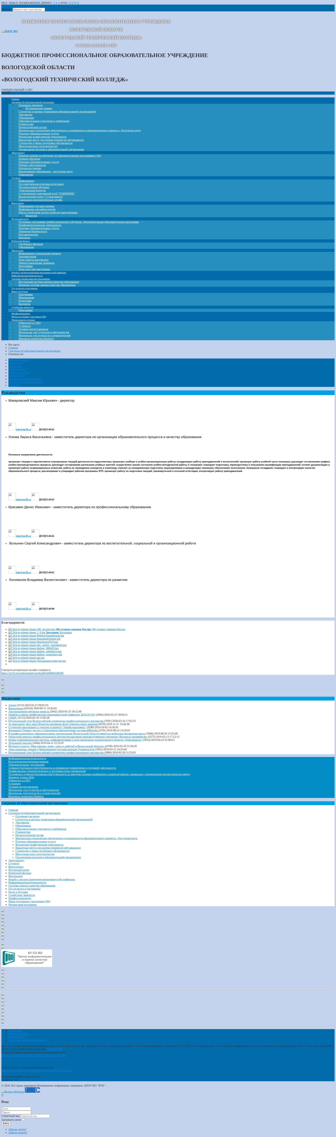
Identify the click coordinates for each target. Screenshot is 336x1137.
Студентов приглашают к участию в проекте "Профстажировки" (47, 727)
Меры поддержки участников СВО (29, 901)
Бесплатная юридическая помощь (28, 761)
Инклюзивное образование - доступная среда (46, 171)
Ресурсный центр (18, 869)
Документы (15, 363)
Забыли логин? (17, 1129)
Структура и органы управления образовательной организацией (57, 111)
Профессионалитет (19, 898)
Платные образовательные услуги (35, 841)
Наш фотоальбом (18, 359)
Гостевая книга (17, 369)
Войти (6, 1123)
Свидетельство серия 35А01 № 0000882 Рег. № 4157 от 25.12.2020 (36, 1070)
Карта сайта (15, 1030)
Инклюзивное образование (24, 378)
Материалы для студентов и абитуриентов (33, 789)
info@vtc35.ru (23, 429)
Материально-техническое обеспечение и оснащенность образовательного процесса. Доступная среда (80, 130)
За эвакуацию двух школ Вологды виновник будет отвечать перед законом (52, 724)
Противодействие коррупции (26, 382)
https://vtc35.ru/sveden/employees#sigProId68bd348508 (32, 673)
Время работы (16, 1036)
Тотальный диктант (20, 743)
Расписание (15, 366)
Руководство (22, 832)
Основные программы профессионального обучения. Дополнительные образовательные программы (79, 221)
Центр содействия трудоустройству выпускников (48, 212)
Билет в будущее (18, 891)
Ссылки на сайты (18, 1033)
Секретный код (10, 1115)
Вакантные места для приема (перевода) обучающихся (47, 847)
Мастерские (15, 876)
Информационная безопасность (27, 758)
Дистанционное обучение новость (28, 711)
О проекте (14, 783)
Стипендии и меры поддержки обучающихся (42, 850)
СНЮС (12, 717)
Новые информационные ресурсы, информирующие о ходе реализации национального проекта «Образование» (75, 739)
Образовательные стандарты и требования (40, 828)
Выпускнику (16, 866)
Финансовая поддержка (22, 904)
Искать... (6, 9)
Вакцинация (15, 708)
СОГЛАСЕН (54, 1049)
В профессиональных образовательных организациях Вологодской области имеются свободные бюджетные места (76, 733)
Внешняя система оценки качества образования (47, 285)
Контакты (14, 385)
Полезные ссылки (19, 372)
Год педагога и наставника (24, 888)
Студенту (14, 863)
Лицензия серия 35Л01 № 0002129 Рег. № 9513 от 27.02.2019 (33, 1055)
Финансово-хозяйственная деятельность (39, 844)
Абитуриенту (16, 860)
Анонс (12, 705)
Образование (23, 825)
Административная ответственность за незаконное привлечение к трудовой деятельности (62, 767)
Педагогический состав (29, 835)
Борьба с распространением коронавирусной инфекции (41, 879)
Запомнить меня (11, 1119)
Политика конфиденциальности (27, 1040)
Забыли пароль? (17, 1132)
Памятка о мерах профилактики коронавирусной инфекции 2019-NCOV (51, 714)
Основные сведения (27, 816)
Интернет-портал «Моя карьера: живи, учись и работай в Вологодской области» (56, 746)
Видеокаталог (16, 375)
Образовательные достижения (26, 764)
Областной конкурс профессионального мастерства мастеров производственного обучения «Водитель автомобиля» (78, 736)
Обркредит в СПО (19, 780)
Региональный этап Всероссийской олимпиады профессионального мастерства (56, 720)
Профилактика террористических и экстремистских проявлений (47, 771)
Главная (13, 809)
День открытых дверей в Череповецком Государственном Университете (51, 749)
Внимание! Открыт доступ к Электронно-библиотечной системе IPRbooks (53, 730)
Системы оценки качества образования (31, 885)
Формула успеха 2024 (21, 777)
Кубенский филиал (19, 873)
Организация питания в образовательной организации (48, 857)
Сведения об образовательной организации (34, 813)
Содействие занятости (21, 895)
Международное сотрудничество (35, 854)
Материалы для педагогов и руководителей (34, 793)
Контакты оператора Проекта (36, 338)
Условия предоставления (23, 786)
